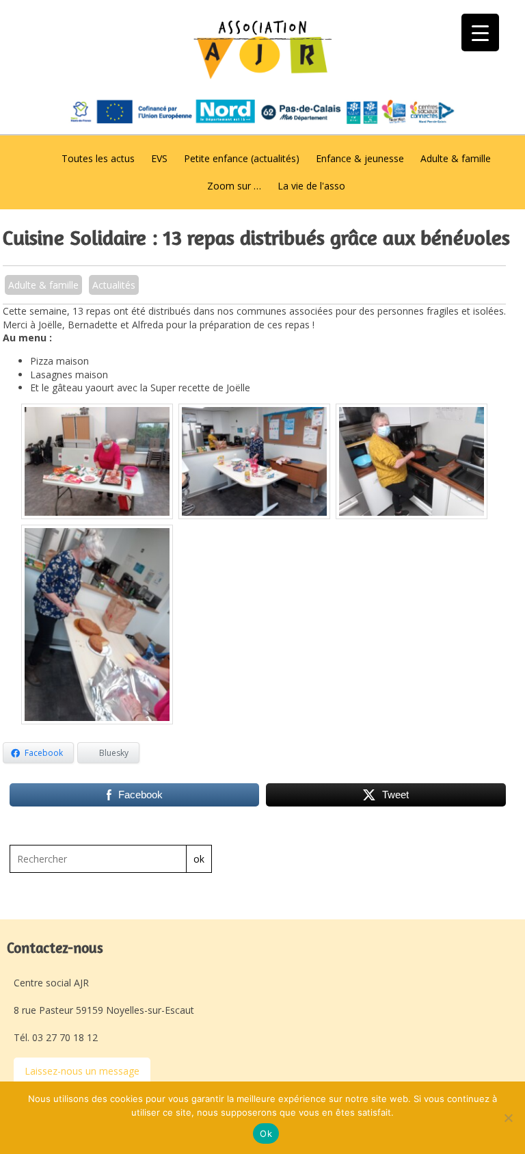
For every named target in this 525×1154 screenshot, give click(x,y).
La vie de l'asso (311, 185)
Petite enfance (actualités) (241, 158)
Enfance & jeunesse (360, 158)
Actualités (113, 284)
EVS (159, 158)
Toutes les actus (98, 158)
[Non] (508, 1118)
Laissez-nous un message (82, 1070)
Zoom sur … (234, 185)
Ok (266, 1133)
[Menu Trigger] (480, 32)
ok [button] (198, 858)
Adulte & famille (455, 158)
